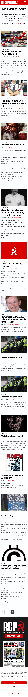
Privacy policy (17, 693)
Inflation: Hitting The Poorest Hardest (11, 52)
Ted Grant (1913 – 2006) (12, 436)
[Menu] (25, 2)
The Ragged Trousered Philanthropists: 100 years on (13, 103)
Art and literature (19, 108)
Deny (14, 686)
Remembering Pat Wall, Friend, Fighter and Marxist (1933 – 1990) (14, 319)
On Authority (7, 515)
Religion (10, 147)
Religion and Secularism (12, 144)
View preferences (14, 690)
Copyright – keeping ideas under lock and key (13, 567)
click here (16, 20)
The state (12, 399)
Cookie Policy (10, 693)
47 (15, 612)
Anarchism (12, 360)
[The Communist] (10, 3)
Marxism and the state (11, 357)
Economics (20, 56)
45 (9, 612)
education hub (18, 23)
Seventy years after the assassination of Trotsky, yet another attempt (12, 212)
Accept (14, 682)
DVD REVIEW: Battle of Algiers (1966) (12, 476)
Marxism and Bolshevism (16, 217)
